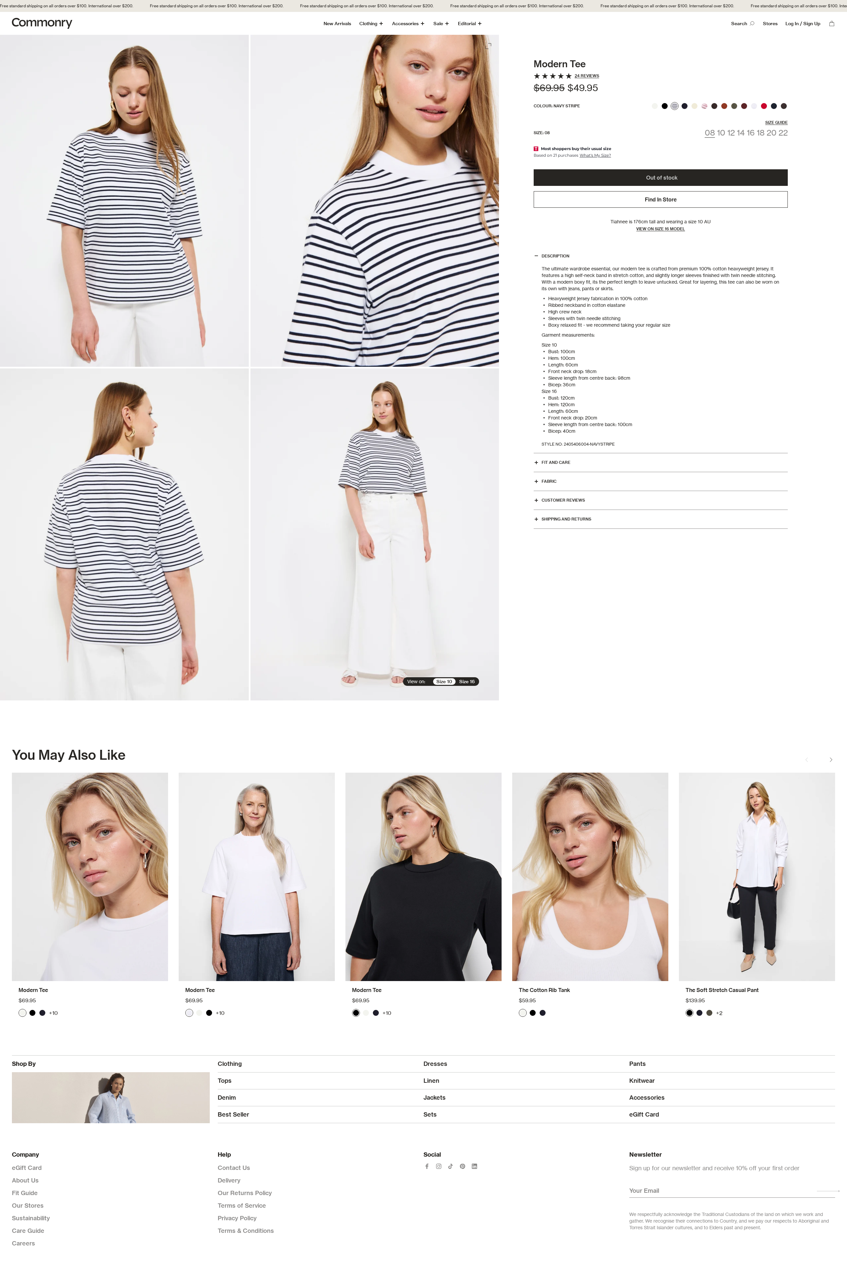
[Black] (665, 106)
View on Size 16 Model (660, 229)
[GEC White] (754, 106)
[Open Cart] (831, 23)
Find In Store (661, 199)
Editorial (467, 24)
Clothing (368, 24)
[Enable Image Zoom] (489, 45)
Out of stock (662, 177)
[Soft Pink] (704, 106)
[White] (655, 106)
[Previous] (807, 760)
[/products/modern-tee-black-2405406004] (423, 877)
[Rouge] (764, 106)
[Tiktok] (450, 1166)
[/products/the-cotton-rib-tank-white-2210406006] (590, 877)
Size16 (467, 682)
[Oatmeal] (694, 106)
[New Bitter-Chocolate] (714, 106)
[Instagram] (438, 1166)
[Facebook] (427, 1166)
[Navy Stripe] (675, 106)
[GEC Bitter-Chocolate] (784, 106)
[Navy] (685, 106)
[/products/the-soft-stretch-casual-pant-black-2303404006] (757, 877)
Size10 (444, 682)
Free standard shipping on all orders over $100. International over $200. (190, 5)
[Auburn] (724, 106)
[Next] (831, 760)
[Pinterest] (462, 1166)
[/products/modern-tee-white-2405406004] (90, 877)
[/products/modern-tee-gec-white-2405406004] (257, 877)
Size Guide (776, 122)
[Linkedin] (474, 1166)
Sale (438, 24)
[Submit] (828, 1191)
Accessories (405, 24)
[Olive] (734, 106)
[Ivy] (709, 1013)
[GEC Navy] (774, 106)
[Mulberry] (744, 106)
